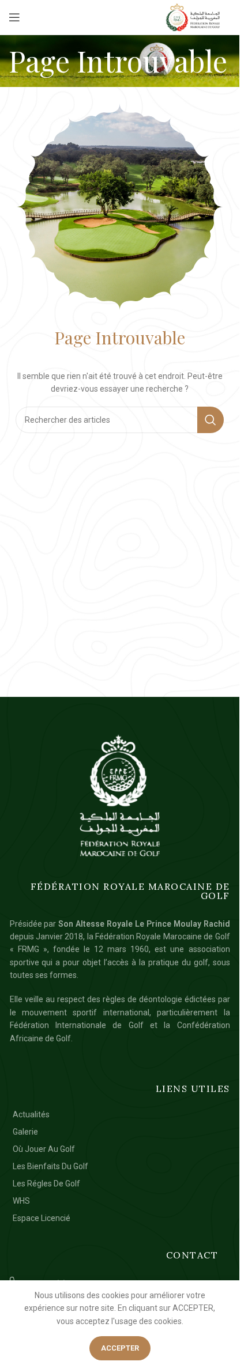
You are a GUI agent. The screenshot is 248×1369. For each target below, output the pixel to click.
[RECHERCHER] (210, 420)
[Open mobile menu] (14, 17)
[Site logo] (193, 17)
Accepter (120, 1348)
